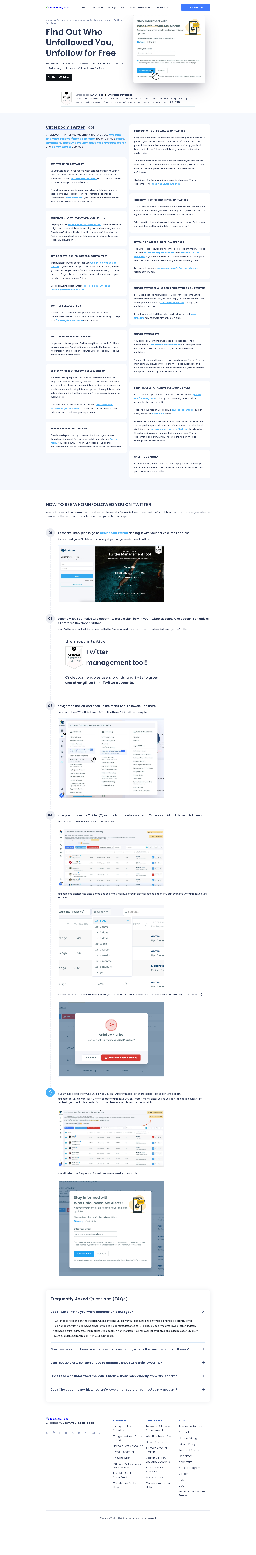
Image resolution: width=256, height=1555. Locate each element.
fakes (120, 138)
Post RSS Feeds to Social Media (124, 1475)
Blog (123, 7)
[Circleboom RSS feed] (100, 1433)
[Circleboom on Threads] (86, 1433)
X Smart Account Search (156, 1450)
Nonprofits (185, 1462)
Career (183, 1474)
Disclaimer (185, 1456)
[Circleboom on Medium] (93, 1433)
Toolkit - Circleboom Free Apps (192, 1493)
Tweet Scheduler (123, 1452)
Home (85, 7)
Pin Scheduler (121, 1458)
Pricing (112, 7)
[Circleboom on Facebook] (59, 1433)
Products (98, 7)
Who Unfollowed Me (158, 1436)
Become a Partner (140, 7)
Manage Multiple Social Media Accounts (127, 1465)
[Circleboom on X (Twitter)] (47, 1433)
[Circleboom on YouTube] (66, 1433)
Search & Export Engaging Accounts (158, 1459)
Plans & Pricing (188, 1438)
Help (182, 1480)
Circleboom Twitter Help (158, 1485)
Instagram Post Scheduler (122, 1428)
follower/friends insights (77, 138)
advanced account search (107, 142)
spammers (53, 142)
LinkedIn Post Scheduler (128, 1446)
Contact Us (162, 7)
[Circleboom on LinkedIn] (79, 1433)
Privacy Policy (187, 1444)
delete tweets (61, 146)
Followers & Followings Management (160, 1428)
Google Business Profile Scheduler (127, 1438)
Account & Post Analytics (155, 1469)
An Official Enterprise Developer (111, 94)
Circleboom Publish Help (125, 1485)
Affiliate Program (189, 1468)
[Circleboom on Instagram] (73, 1433)
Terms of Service (189, 1450)
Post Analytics (154, 1477)
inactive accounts (75, 142)
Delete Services (155, 1442)
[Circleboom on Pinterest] (54, 1433)
